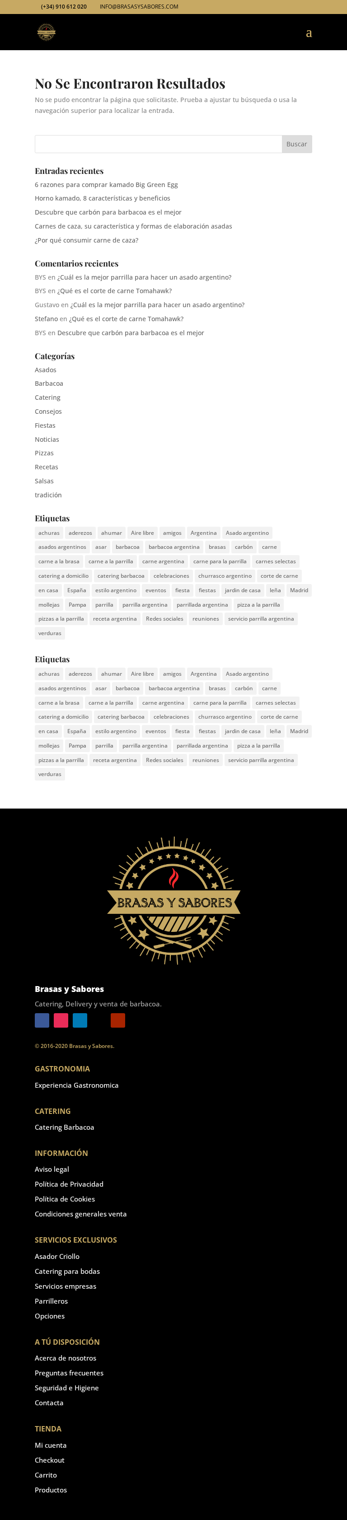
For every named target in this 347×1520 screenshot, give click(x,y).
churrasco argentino (225, 576)
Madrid (299, 590)
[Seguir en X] (99, 1020)
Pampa (77, 604)
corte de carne (279, 576)
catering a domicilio (63, 576)
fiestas (207, 590)
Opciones (50, 1315)
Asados (45, 369)
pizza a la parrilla (258, 604)
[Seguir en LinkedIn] (80, 1020)
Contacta (49, 1402)
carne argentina (163, 561)
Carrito (46, 1474)
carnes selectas (276, 561)
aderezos (80, 533)
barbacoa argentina (174, 547)
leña (275, 590)
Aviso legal (52, 1169)
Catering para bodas (67, 1271)
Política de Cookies (65, 1198)
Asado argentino (247, 533)
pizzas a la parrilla (61, 618)
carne (269, 547)
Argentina (204, 533)
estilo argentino (115, 590)
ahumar (111, 533)
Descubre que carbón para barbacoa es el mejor (108, 212)
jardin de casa (243, 590)
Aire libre (142, 533)
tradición (48, 495)
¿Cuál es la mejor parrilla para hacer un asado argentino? (144, 277)
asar (101, 547)
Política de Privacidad (69, 1183)
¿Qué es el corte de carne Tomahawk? (114, 290)
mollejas (49, 604)
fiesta (182, 590)
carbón (244, 547)
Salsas (44, 481)
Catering (48, 397)
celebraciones (171, 576)
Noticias (47, 439)
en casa (48, 590)
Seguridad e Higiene (67, 1387)
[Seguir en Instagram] (61, 1020)
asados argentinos (62, 547)
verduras (49, 633)
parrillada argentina (202, 604)
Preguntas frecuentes (69, 1372)
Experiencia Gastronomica (77, 1085)
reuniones (205, 618)
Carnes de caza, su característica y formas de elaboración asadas (133, 226)
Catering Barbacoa (64, 1127)
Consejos (48, 411)
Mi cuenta (51, 1445)
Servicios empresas (65, 1286)
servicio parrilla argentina (261, 618)
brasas (217, 547)
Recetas (46, 467)
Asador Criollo (57, 1256)
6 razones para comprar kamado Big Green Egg (106, 184)
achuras (49, 533)
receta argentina (115, 618)
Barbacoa (49, 383)
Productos (51, 1489)
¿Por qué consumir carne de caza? (86, 240)
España (76, 590)
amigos (172, 533)
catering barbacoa (121, 576)
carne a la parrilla (111, 561)
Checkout (50, 1459)
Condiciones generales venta (81, 1213)
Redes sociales (164, 618)
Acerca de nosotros (65, 1357)
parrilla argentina (145, 604)
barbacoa (128, 547)
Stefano (46, 318)
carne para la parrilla (220, 561)
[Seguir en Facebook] (42, 1020)
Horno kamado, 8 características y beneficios (102, 198)
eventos (155, 590)
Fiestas (45, 425)
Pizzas (44, 453)
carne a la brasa (59, 561)
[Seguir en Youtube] (118, 1020)
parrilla (104, 604)
